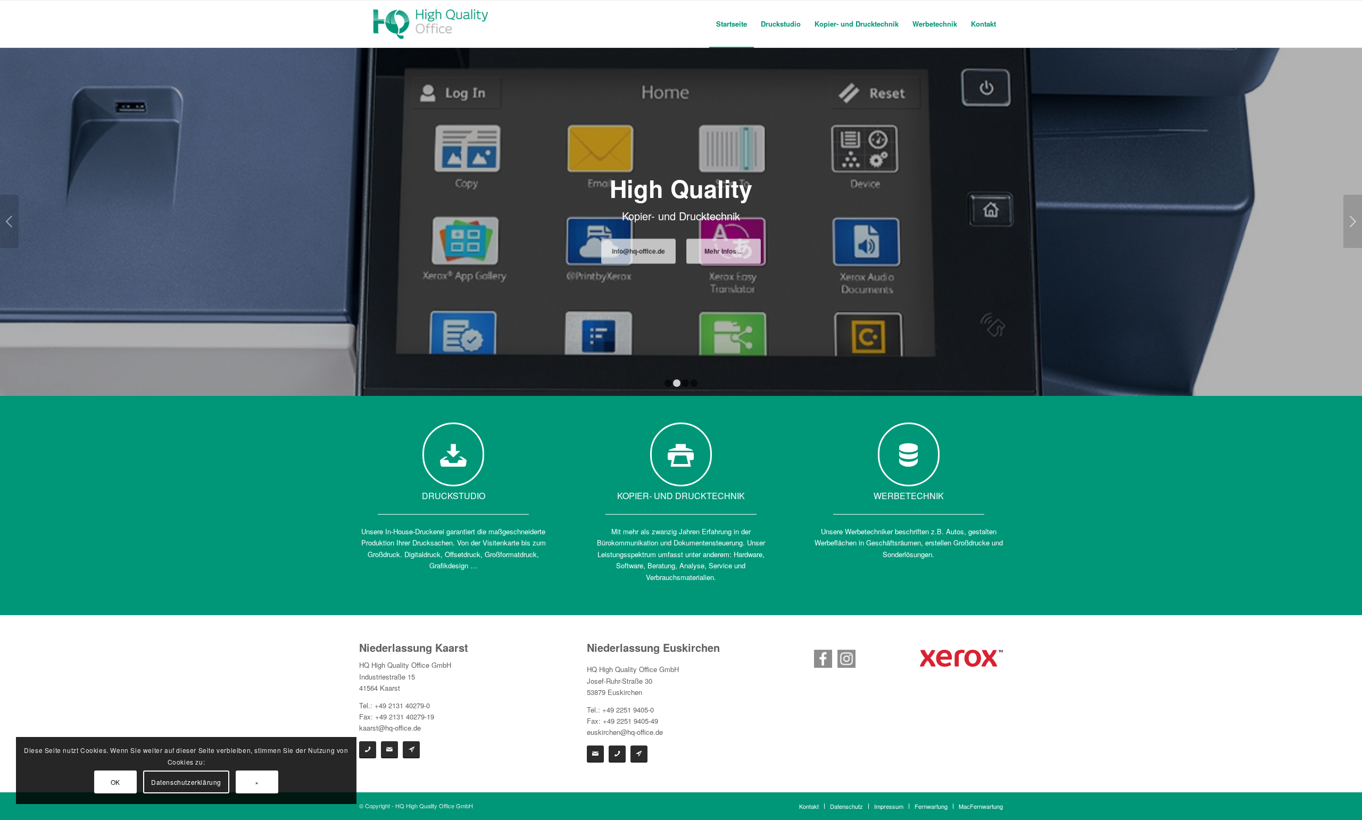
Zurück (9, 221)
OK (115, 781)
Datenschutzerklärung (186, 781)
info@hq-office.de (638, 254)
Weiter (1352, 221)
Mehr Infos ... (723, 254)
